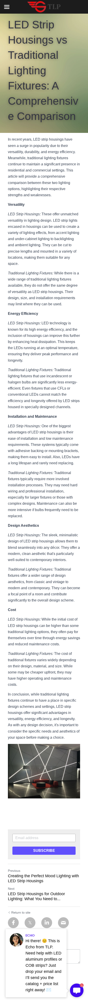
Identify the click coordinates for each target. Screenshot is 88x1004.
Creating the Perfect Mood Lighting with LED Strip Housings (43, 878)
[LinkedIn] (46, 922)
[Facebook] (13, 922)
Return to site (20, 912)
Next (11, 888)
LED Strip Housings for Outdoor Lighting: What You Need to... (36, 896)
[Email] (63, 922)
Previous (14, 870)
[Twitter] (30, 922)
